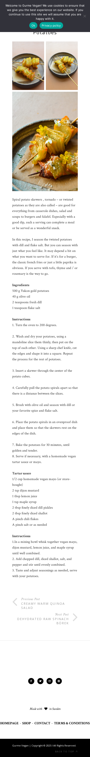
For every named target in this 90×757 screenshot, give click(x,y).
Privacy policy (51, 25)
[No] (84, 16)
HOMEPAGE (9, 723)
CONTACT (42, 723)
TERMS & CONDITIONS (72, 723)
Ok (33, 25)
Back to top (65, 751)
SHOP (26, 723)
